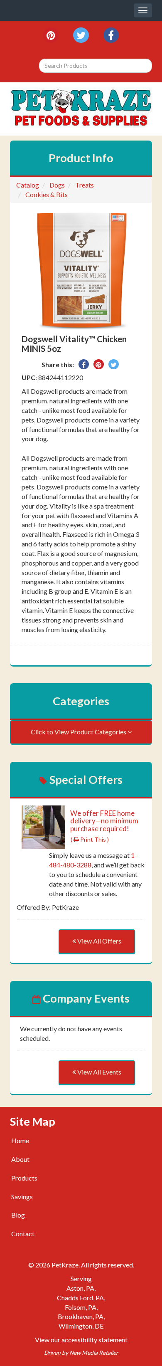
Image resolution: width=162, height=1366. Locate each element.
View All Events (98, 1072)
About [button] (21, 1159)
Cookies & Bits (46, 194)
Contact (22, 1234)
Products (24, 1178)
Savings (22, 1196)
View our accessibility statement (81, 1340)
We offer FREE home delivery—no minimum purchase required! (104, 821)
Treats (84, 185)
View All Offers (98, 941)
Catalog (27, 185)
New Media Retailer (93, 1352)
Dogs (57, 185)
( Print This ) (90, 839)
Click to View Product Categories (79, 732)
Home (20, 1140)
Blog (18, 1215)
